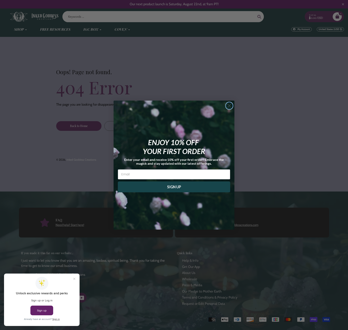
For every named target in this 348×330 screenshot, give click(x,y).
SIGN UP (174, 187)
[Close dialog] (229, 105)
